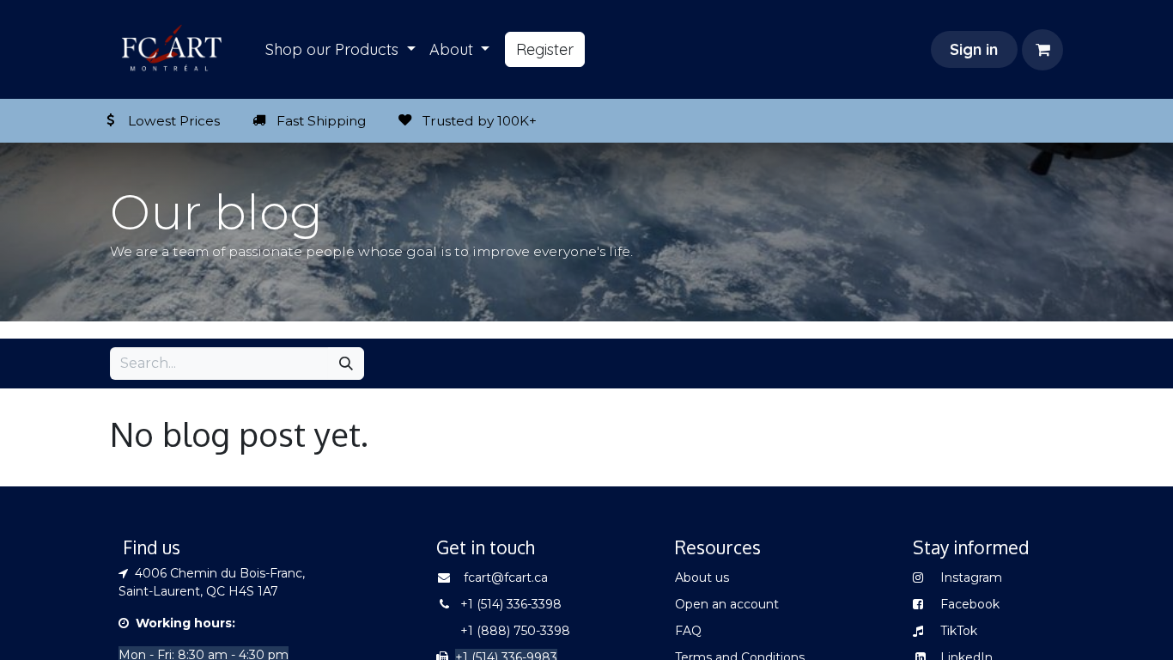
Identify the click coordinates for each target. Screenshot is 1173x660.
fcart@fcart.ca (506, 577)
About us (702, 577)
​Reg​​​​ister (545, 49)
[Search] (346, 363)
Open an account (727, 604)
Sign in (974, 49)
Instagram (969, 577)
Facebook (970, 604)
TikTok (958, 631)
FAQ (688, 631)
